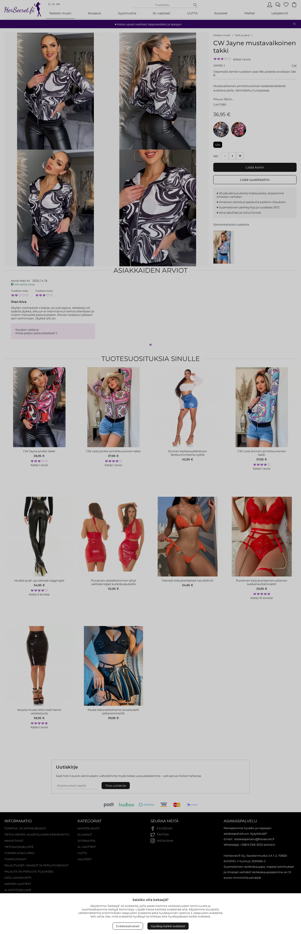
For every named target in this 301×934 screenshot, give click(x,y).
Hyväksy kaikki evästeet (168, 926)
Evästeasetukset (127, 926)
